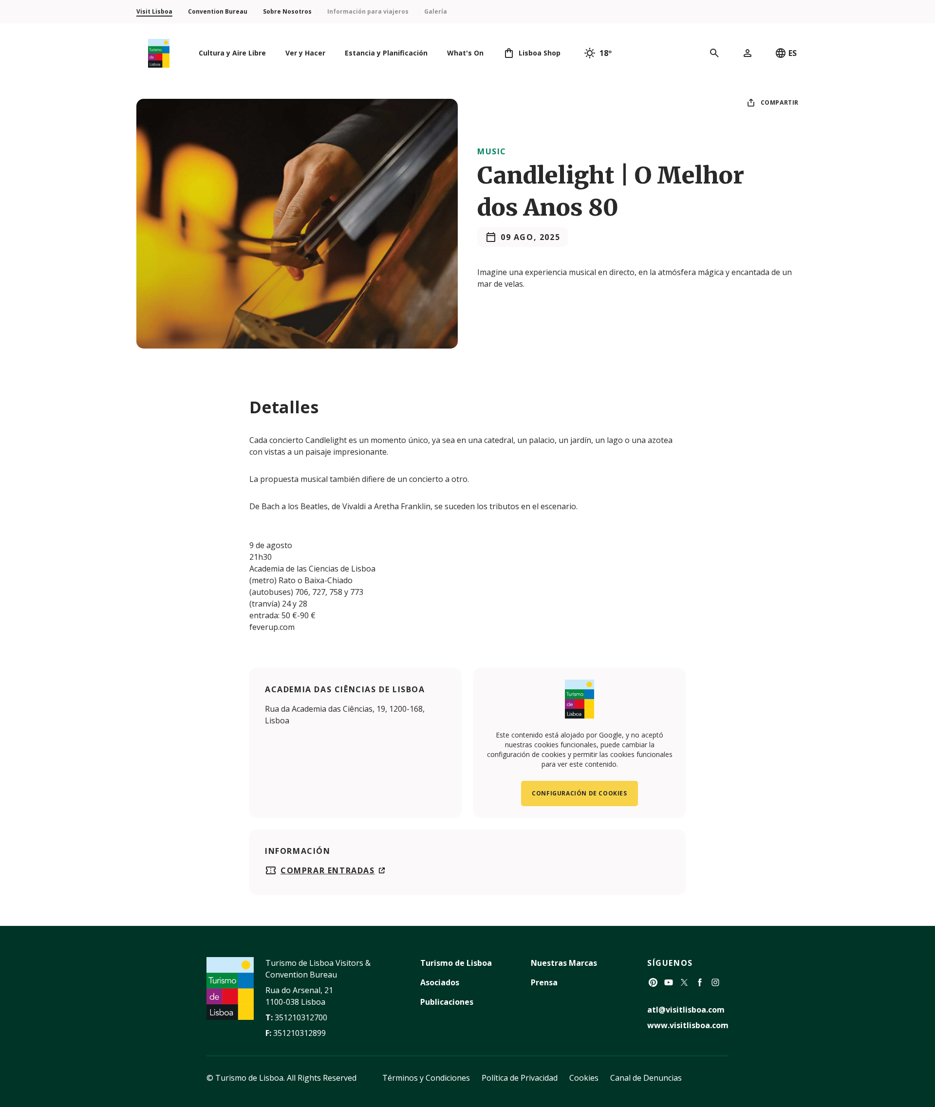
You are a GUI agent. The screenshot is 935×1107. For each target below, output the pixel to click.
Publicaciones (446, 1001)
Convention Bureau (217, 11)
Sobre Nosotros (287, 11)
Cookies (583, 1077)
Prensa (544, 982)
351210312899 (299, 1033)
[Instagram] (715, 982)
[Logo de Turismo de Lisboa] (158, 53)
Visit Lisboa (154, 11)
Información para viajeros (368, 11)
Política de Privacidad (520, 1077)
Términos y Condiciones (426, 1077)
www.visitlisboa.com (688, 1025)
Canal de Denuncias (646, 1077)
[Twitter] (684, 982)
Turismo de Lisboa (456, 963)
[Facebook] (700, 982)
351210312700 (301, 1017)
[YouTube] (668, 982)
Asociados (439, 982)
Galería (435, 11)
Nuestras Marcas (564, 963)
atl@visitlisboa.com (686, 1009)
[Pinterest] (653, 982)
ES (792, 53)
